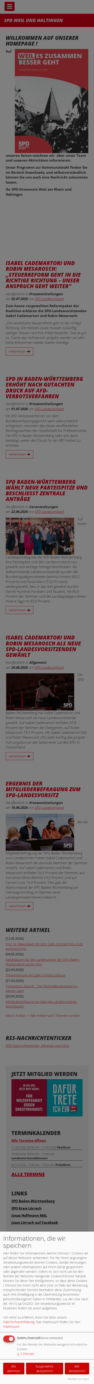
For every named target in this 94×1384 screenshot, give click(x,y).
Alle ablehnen (13, 1368)
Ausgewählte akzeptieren (45, 1368)
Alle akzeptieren (77, 1368)
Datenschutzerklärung (18, 1322)
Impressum (11, 1326)
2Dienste (25, 1353)
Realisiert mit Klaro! (78, 1379)
